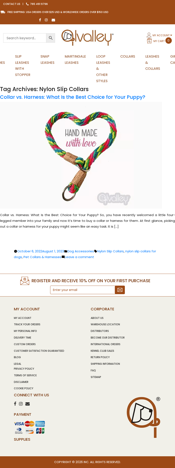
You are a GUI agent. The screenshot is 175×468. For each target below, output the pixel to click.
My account (22, 318)
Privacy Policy (24, 369)
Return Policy (100, 357)
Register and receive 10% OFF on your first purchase (91, 281)
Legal (17, 364)
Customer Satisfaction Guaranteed (39, 351)
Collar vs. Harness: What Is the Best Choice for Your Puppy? (72, 97)
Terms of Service (25, 375)
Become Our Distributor (108, 337)
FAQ (93, 370)
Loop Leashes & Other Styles (103, 68)
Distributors (100, 331)
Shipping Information (105, 364)
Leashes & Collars (152, 62)
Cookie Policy (23, 388)
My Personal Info (25, 331)
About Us (97, 318)
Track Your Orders (27, 324)
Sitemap (96, 377)
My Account (161, 35)
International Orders (105, 344)
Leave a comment (79, 257)
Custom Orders (25, 344)
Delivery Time (22, 337)
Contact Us (11, 4)
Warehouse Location (105, 324)
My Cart (161, 40)
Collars (127, 56)
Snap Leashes (47, 59)
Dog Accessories (80, 251)
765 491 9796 (38, 4)
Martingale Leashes (75, 59)
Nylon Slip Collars (110, 251)
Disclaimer (21, 382)
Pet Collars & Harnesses (42, 257)
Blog (17, 357)
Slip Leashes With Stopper (22, 65)
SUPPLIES (22, 439)
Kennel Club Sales (102, 351)
